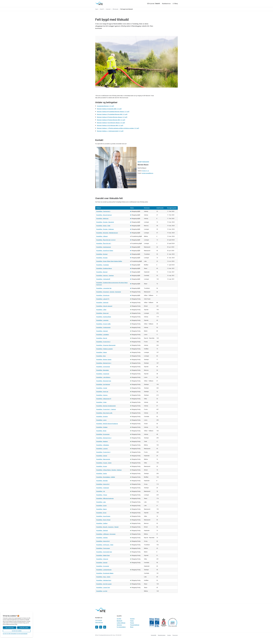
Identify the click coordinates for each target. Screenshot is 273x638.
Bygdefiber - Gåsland (102, 236)
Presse (132, 623)
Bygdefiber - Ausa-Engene (103, 516)
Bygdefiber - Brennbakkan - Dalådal (105, 477)
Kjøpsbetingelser (161, 635)
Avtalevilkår (153, 635)
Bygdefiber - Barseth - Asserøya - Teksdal (107, 527)
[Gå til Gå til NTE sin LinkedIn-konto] (104, 627)
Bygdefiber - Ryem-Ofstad (103, 520)
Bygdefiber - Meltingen (102, 218)
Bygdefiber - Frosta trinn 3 (103, 452)
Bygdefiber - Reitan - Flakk (103, 225)
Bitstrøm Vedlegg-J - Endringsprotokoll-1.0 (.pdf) (110, 131)
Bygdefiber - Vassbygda (102, 373)
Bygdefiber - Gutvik (101, 505)
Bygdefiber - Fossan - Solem (103, 463)
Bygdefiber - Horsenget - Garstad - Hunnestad (108, 292)
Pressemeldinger (134, 625)
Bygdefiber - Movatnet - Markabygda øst (107, 232)
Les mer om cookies (16, 630)
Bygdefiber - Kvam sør (102, 391)
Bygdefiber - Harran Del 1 (103, 484)
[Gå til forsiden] (99, 3)
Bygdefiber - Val (100, 491)
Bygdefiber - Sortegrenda (103, 366)
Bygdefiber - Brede (101, 430)
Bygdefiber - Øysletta (102, 416)
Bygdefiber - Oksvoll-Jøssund (104, 306)
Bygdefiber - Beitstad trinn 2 (103, 438)
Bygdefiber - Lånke (101, 309)
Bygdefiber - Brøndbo (102, 480)
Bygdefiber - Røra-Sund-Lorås (104, 413)
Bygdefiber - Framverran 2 (103, 211)
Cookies (169, 635)
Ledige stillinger (121, 623)
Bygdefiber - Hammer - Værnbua (105, 275)
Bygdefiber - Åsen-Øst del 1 (103, 243)
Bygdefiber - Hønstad (102, 331)
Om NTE (119, 618)
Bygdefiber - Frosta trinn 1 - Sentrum (106, 409)
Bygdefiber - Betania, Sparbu (103, 359)
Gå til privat (150, 3)
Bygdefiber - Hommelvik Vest (104, 552)
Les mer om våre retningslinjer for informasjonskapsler (15, 633)
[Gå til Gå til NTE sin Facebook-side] (96, 627)
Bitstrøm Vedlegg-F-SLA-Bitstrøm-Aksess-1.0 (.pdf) (111, 122)
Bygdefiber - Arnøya (101, 466)
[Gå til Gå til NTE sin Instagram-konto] (100, 627)
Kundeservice (166, 3)
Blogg (131, 627)
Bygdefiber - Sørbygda (102, 302)
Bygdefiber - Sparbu (101, 473)
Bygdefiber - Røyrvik (101, 338)
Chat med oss (99, 622)
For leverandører (121, 627)
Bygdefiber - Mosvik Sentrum (104, 215)
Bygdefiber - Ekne (101, 356)
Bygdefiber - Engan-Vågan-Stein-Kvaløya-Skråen (109, 261)
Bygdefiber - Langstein (102, 320)
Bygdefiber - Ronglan (101, 257)
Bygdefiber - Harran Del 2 (103, 541)
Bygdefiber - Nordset (101, 254)
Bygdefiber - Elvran (101, 512)
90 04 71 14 (145, 170)
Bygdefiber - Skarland (102, 530)
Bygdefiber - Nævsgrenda (103, 459)
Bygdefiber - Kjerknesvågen (103, 316)
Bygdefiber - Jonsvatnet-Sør (103, 288)
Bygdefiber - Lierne (101, 420)
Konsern (132, 618)
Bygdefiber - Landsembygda (103, 569)
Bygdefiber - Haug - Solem (103, 577)
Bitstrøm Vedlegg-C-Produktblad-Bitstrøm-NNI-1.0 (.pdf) (112, 114)
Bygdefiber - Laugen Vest (103, 587)
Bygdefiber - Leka (101, 502)
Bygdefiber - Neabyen (102, 441)
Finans (132, 620)
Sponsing (119, 625)
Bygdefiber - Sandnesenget (103, 247)
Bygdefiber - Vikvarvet (102, 559)
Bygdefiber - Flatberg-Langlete (104, 349)
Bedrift (157, 3)
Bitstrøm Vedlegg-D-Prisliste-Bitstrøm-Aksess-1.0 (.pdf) (112, 117)
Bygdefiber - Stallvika (102, 537)
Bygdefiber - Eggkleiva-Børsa (104, 268)
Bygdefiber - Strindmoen (102, 295)
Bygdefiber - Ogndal (101, 388)
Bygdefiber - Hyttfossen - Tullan (104, 544)
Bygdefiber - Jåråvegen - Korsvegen (105, 534)
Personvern (175, 635)
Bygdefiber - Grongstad (102, 566)
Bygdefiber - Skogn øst (102, 313)
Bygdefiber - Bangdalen (102, 370)
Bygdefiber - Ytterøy (101, 495)
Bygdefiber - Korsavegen (102, 434)
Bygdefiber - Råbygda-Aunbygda (105, 498)
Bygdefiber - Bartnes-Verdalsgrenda (106, 406)
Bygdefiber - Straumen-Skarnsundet (105, 345)
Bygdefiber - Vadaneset (102, 487)
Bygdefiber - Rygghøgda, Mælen (104, 573)
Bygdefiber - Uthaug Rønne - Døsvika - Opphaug (109, 470)
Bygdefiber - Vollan (101, 402)
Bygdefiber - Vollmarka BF (103, 279)
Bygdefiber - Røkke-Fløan (103, 555)
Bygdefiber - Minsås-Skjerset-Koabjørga (107, 423)
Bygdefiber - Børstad (101, 272)
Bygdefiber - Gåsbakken (102, 445)
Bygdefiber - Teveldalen (102, 265)
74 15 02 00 (98, 620)
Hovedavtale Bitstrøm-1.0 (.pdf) (105, 106)
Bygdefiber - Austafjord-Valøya (104, 250)
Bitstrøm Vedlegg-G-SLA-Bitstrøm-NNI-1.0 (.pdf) (110, 125)
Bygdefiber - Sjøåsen (101, 523)
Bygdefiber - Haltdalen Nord (103, 580)
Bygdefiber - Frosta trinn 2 (103, 341)
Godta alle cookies (23, 627)
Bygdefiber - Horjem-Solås (103, 324)
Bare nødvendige (10, 627)
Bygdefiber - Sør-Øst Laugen (104, 584)
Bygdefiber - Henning (101, 395)
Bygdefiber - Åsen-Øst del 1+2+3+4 (105, 240)
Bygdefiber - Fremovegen (103, 548)
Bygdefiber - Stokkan (101, 427)
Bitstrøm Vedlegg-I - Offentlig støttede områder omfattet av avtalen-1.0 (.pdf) (118, 128)
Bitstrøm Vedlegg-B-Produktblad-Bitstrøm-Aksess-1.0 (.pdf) (113, 111)
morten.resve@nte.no (147, 173)
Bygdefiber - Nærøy (101, 509)
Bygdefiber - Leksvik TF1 (102, 299)
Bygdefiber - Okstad (101, 455)
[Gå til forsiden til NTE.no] (100, 611)
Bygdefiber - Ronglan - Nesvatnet (105, 222)
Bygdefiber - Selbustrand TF (103, 398)
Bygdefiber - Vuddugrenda (103, 327)
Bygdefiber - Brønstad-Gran (103, 381)
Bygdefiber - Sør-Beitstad (103, 384)
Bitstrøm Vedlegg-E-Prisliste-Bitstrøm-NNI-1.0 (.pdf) (111, 120)
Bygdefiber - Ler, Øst (101, 591)
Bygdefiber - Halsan (101, 352)
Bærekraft (119, 620)
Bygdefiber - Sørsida (101, 562)
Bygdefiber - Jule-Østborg (103, 377)
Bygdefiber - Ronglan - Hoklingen (105, 229)
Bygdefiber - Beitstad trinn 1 (103, 363)
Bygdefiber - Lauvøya (102, 448)
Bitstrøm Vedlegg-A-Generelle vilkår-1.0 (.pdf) (109, 109)
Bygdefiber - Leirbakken (102, 334)
